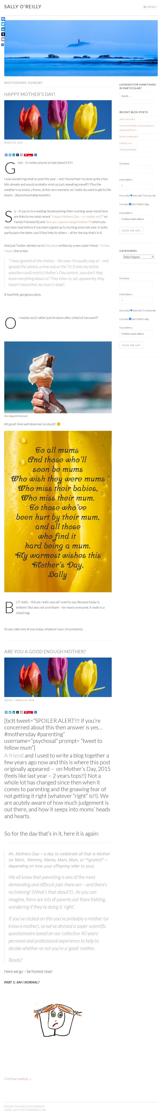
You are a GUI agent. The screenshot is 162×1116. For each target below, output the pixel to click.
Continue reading (18, 1078)
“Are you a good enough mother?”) (68, 222)
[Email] (3, 39)
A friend (14, 755)
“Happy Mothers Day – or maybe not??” (76, 216)
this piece (51, 245)
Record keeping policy (128, 136)
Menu (151, 6)
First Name (124, 163)
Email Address (125, 179)
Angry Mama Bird (127, 119)
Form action (124, 195)
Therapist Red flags (127, 149)
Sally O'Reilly (23, 6)
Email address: (126, 213)
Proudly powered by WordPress (24, 1106)
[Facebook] (3, 19)
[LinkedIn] (3, 29)
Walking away (125, 143)
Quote (8, 700)
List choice (124, 204)
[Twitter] (3, 24)
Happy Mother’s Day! (29, 94)
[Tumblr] (3, 34)
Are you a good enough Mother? (45, 651)
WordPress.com (36, 1110)
